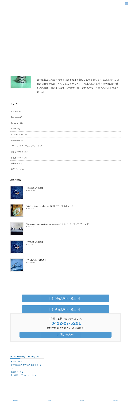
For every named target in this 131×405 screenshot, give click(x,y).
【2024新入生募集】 (35, 242)
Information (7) (17, 117)
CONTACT (81, 400)
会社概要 (14, 375)
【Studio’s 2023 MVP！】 (37, 260)
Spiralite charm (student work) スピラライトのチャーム (49, 206)
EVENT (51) (16, 111)
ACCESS (48, 400)
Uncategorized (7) (18, 140)
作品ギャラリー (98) (19, 158)
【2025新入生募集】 (35, 188)
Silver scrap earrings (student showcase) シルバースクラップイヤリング (57, 224)
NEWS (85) (15, 129)
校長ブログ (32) (17, 169)
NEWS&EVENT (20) (19, 134)
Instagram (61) (17, 123)
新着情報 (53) (16, 163)
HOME (15, 400)
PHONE (115, 400)
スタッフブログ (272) (19, 152)
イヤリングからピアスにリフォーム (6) (26, 146)
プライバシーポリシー (29, 375)
